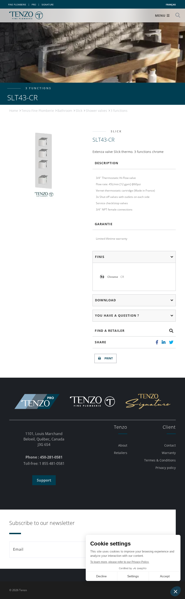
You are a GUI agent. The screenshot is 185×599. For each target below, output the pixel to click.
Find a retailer (110, 330)
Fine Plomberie (17, 4)
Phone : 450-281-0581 (43, 457)
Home (14, 110)
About (122, 445)
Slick (79, 110)
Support (44, 480)
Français (171, 4)
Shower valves (97, 110)
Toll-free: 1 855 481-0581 (44, 463)
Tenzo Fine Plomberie (38, 110)
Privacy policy (165, 468)
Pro (34, 4)
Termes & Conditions (160, 460)
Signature (48, 4)
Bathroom (65, 110)
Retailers (120, 453)
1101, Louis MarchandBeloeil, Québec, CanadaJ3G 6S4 (43, 439)
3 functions (119, 110)
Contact (170, 445)
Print (108, 358)
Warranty (169, 453)
